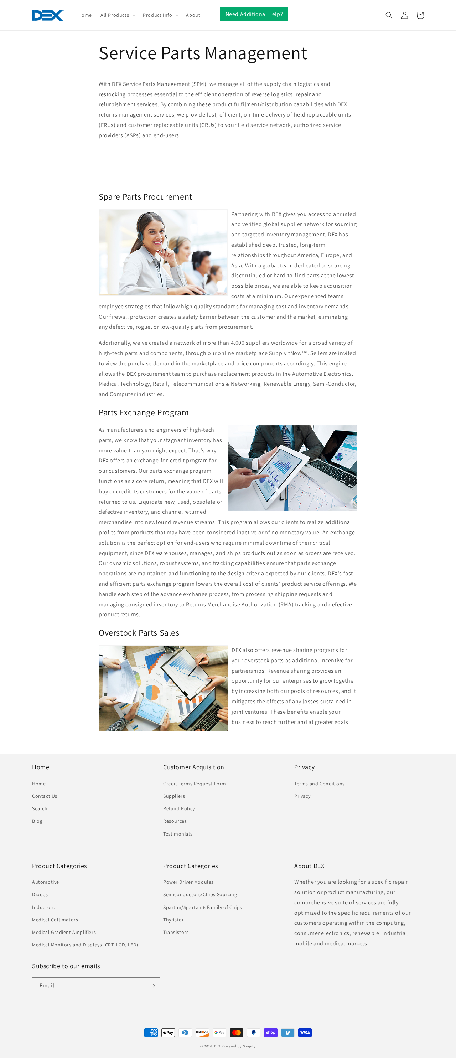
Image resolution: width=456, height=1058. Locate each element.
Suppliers (174, 796)
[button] (117, 14)
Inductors (43, 907)
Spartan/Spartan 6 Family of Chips (202, 907)
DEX (217, 1046)
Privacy (302, 796)
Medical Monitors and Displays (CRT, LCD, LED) (85, 944)
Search (40, 808)
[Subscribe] (152, 985)
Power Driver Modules (188, 882)
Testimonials (177, 834)
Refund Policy (179, 808)
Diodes (40, 894)
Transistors (176, 932)
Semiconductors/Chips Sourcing (200, 894)
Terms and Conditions (319, 783)
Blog (37, 821)
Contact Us (44, 796)
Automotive (45, 882)
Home (39, 783)
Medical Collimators (55, 919)
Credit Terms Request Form (194, 783)
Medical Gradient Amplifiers (64, 932)
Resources (175, 821)
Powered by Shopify (239, 1046)
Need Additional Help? (254, 14)
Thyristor (173, 919)
